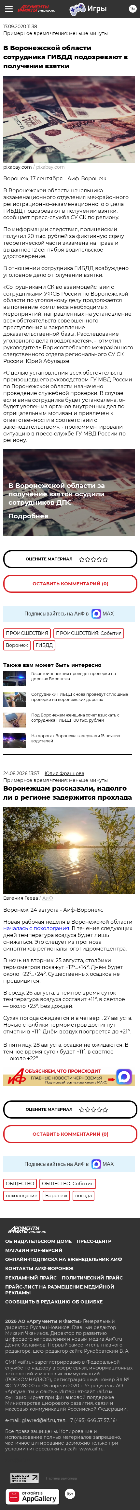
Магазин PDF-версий (34, 1250)
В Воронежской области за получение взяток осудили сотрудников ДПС (56, 494)
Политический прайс (92, 1278)
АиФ (47, 898)
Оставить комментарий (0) (70, 584)
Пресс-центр (94, 1241)
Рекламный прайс (31, 1278)
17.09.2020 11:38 (20, 26)
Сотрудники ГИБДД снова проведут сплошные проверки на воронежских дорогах (79, 697)
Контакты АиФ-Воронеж (39, 1268)
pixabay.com (50, 167)
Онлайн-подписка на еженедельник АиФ (63, 1259)
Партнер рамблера (61, 1478)
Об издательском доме (38, 1241)
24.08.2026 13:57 (21, 773)
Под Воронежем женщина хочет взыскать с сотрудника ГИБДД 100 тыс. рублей (75, 718)
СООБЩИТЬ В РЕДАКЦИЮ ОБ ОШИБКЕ (54, 1302)
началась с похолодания (36, 928)
